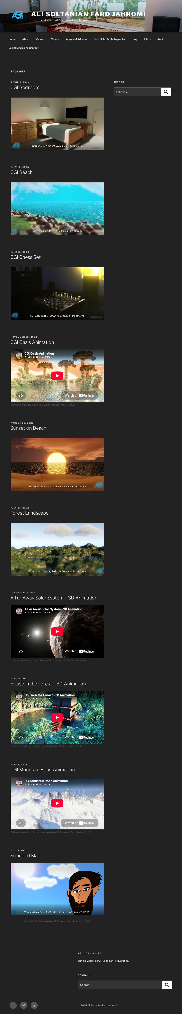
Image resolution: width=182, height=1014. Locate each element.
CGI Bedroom (24, 87)
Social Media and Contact (24, 47)
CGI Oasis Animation (32, 342)
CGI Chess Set (25, 257)
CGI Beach (21, 172)
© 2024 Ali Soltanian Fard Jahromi (97, 1005)
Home (12, 39)
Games (40, 39)
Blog (134, 39)
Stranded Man (25, 855)
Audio (160, 39)
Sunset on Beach (28, 428)
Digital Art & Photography (109, 39)
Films (147, 39)
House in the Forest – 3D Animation (48, 684)
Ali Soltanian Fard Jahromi (88, 14)
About (26, 39)
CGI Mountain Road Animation (42, 769)
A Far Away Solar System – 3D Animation (53, 598)
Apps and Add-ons (76, 39)
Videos (55, 39)
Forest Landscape (29, 513)
